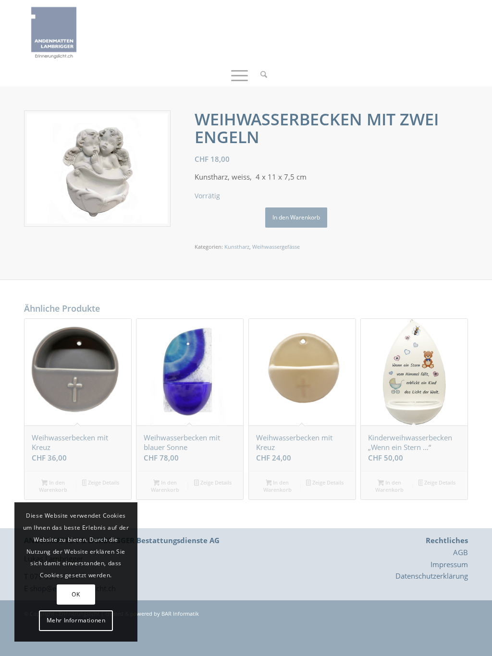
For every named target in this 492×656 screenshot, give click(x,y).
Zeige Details (102, 482)
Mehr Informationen (76, 620)
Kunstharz (236, 246)
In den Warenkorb (296, 217)
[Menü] (239, 74)
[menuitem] (260, 74)
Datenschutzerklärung (431, 576)
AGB (460, 552)
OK (76, 594)
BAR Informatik (180, 613)
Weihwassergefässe (276, 246)
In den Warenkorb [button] (53, 486)
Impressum (449, 564)
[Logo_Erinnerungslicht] (54, 31)
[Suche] (260, 74)
